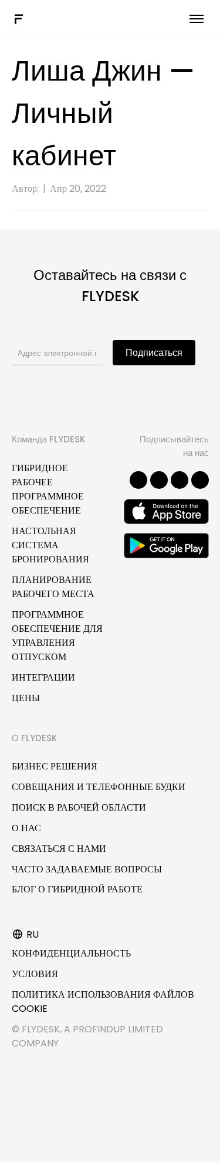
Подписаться (154, 352)
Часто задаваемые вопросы (87, 869)
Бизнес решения (54, 766)
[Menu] (196, 19)
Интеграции (43, 677)
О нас (26, 828)
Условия (35, 974)
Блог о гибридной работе (77, 889)
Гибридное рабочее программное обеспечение (48, 489)
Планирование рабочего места (53, 587)
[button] (138, 480)
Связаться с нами (59, 848)
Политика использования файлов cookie (103, 1001)
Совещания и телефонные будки (98, 787)
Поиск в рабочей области (79, 807)
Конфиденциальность (71, 953)
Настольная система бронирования (50, 545)
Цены (26, 698)
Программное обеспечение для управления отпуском (57, 636)
